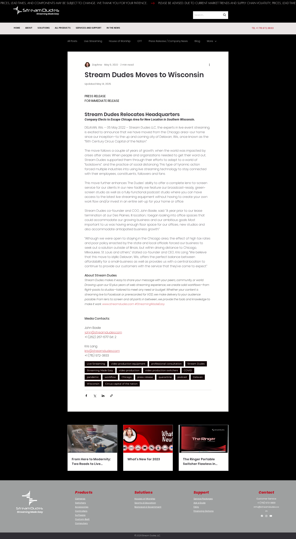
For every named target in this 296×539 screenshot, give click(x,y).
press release (145, 377)
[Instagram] (266, 516)
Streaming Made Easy (100, 370)
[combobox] (210, 15)
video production (129, 370)
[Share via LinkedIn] (103, 395)
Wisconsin (93, 383)
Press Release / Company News (168, 41)
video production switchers (161, 370)
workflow (110, 377)
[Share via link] (111, 395)
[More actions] (209, 65)
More (210, 41)
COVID (188, 370)
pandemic (93, 377)
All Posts (72, 41)
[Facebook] (262, 516)
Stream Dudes (196, 363)
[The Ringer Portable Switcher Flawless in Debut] (203, 439)
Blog (197, 41)
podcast (182, 377)
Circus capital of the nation (121, 383)
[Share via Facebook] (86, 395)
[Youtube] (270, 516)
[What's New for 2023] (148, 439)
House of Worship (120, 41)
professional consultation (166, 363)
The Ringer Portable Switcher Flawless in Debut (199, 461)
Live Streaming (93, 41)
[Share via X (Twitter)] (94, 395)
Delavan (198, 377)
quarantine (165, 377)
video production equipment (128, 363)
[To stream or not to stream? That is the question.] (92, 439)
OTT (139, 41)
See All (224, 418)
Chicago (127, 377)
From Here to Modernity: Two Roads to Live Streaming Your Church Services (91, 461)
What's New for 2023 (143, 459)
